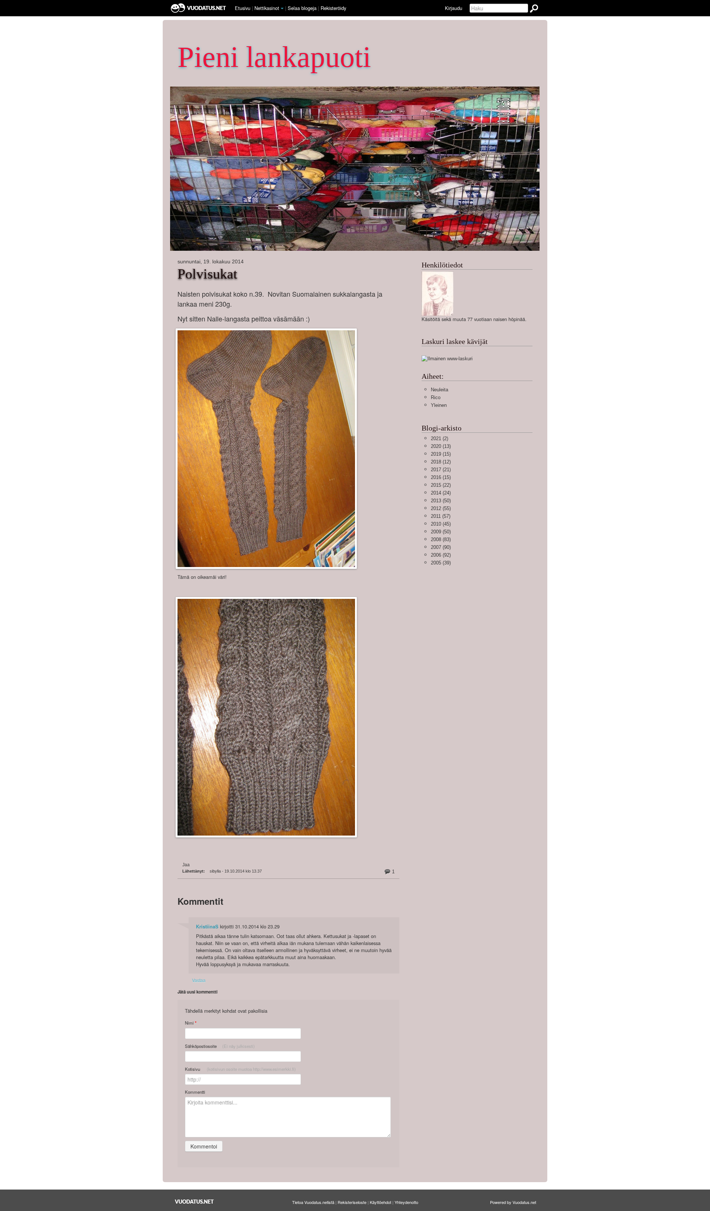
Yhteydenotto (406, 1202)
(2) (439, 438)
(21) (441, 469)
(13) (441, 446)
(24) (441, 493)
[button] (282, 8)
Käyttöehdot (380, 1202)
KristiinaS (207, 926)
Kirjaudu (453, 7)
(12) (441, 462)
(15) (441, 454)
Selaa (302, 7)
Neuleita (439, 389)
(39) (441, 563)
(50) (441, 500)
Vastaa (199, 980)
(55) (441, 508)
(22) (441, 485)
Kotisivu (240, 1069)
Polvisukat (207, 274)
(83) (441, 539)
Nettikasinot (266, 7)
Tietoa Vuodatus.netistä (313, 1202)
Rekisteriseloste (352, 1202)
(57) (440, 516)
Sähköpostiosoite (220, 1046)
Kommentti (195, 1092)
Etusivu (242, 7)
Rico (435, 397)
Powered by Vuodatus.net (513, 1202)
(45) (441, 524)
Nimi (190, 1023)
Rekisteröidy (333, 7)
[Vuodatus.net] (194, 1201)
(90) (441, 547)
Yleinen (439, 405)
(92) (441, 555)
